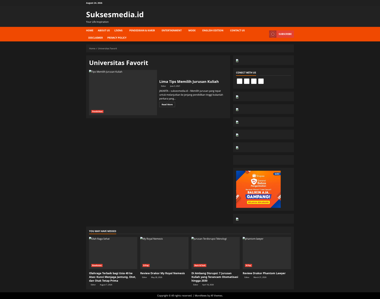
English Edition (212, 30)
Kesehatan (97, 265)
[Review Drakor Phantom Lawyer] (267, 253)
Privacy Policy (116, 37)
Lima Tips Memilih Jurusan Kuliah (123, 92)
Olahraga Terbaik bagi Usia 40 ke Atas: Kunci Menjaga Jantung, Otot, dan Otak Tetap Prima (112, 276)
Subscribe (285, 34)
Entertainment (172, 30)
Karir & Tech (200, 265)
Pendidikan (97, 111)
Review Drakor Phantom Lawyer (264, 273)
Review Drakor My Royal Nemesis (162, 273)
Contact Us (237, 30)
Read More (168, 105)
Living (118, 30)
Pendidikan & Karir (142, 30)
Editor (163, 86)
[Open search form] (266, 34)
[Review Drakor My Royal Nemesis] (164, 253)
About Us (104, 30)
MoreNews (201, 295)
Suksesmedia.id (115, 14)
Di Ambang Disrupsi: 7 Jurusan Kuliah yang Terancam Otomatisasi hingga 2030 (214, 276)
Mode (192, 30)
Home (89, 30)
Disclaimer (95, 37)
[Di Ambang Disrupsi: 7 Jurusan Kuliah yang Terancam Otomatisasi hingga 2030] (215, 253)
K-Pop (146, 265)
